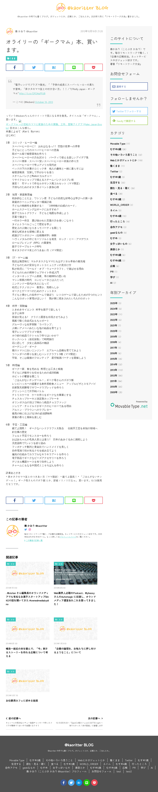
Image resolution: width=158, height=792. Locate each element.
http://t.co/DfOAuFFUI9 (32, 93)
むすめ (114, 238)
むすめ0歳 (115, 149)
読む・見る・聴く (120, 188)
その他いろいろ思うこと (123, 154)
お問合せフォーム (101, 771)
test (118, 771)
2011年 (113, 381)
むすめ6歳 (115, 260)
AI (111, 282)
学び (112, 277)
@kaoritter (22, 16)
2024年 (114, 308)
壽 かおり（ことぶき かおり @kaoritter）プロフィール (56, 771)
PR (112, 271)
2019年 (113, 336)
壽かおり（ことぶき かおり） (126, 49)
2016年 (113, 353)
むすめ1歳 (115, 177)
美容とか (115, 249)
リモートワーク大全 (115, 16)
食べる (114, 193)
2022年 (114, 320)
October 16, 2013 (44, 102)
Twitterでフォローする (128, 111)
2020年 (114, 331)
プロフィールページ (68, 536)
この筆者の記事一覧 (34, 540)
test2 (129, 771)
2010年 (113, 386)
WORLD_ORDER (119, 205)
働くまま (11, 58)
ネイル (114, 210)
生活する (115, 182)
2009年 (114, 392)
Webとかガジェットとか (123, 160)
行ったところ (117, 221)
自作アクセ (116, 227)
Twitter (114, 171)
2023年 (114, 314)
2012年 (113, 375)
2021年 (113, 325)
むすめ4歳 (115, 216)
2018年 (113, 342)
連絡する (121, 86)
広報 (112, 266)
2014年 (113, 364)
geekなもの (116, 232)
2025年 (114, 303)
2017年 (113, 347)
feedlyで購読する (126, 121)
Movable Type (117, 143)
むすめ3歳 (115, 199)
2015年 (113, 359)
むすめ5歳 (115, 255)
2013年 (113, 370)
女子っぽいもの (118, 243)
